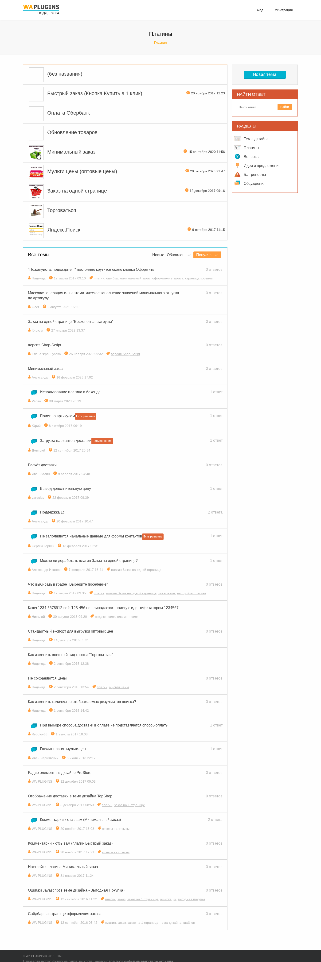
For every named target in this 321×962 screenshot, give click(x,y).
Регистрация (283, 10)
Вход (259, 10)
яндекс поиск (105, 616)
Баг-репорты (254, 175)
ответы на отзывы (115, 829)
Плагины (251, 148)
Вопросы (251, 157)
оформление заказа (167, 278)
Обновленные (179, 255)
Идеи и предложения (262, 166)
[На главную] (41, 15)
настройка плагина (191, 593)
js (174, 899)
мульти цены (119, 687)
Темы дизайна (256, 139)
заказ (121, 899)
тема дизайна (170, 922)
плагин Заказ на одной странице (136, 570)
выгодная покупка (191, 899)
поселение (166, 593)
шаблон (189, 922)
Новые (158, 255)
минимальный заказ (135, 278)
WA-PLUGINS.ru (36, 956)
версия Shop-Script (125, 354)
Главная (160, 42)
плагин (99, 278)
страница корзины (199, 278)
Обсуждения (254, 183)
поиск (133, 616)
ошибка (112, 278)
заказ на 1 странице (129, 805)
